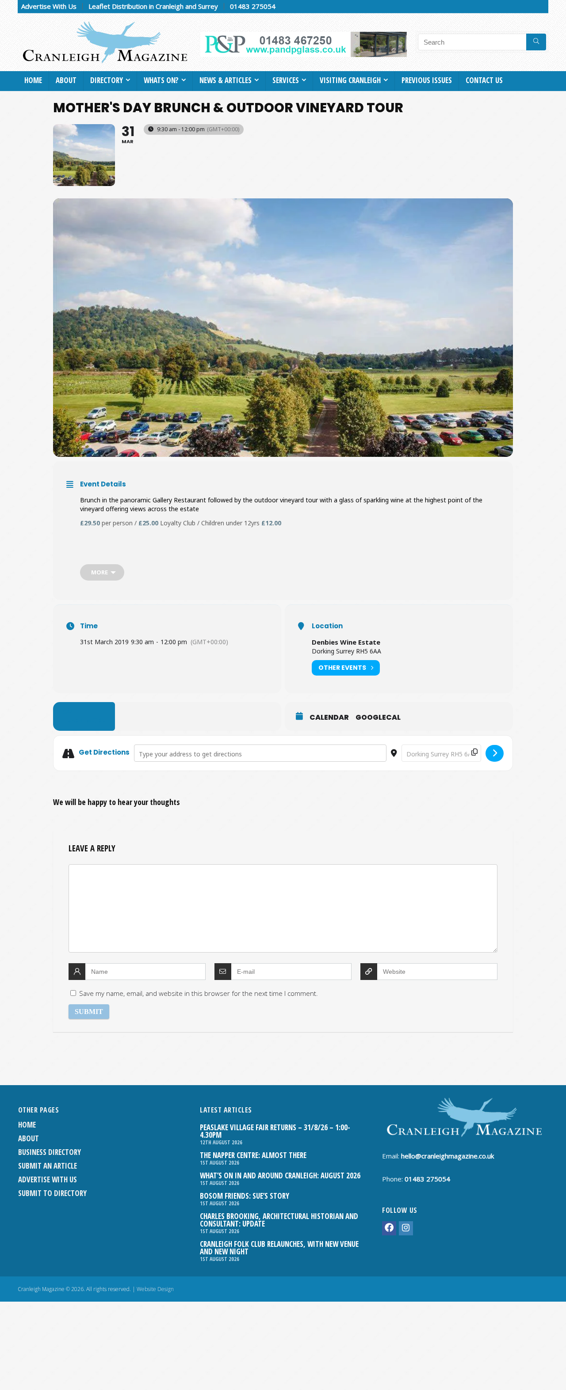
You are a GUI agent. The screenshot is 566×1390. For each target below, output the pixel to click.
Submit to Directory (52, 1193)
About (66, 80)
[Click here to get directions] (495, 753)
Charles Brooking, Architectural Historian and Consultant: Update (279, 1220)
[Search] (536, 42)
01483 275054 (252, 6)
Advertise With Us (48, 6)
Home (33, 80)
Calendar (329, 717)
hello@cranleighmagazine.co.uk (447, 1155)
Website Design (155, 1289)
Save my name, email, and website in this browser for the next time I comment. (198, 993)
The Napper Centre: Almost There (253, 1155)
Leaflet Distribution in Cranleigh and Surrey (153, 6)
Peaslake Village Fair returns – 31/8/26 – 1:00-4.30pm (275, 1131)
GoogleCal (378, 717)
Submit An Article (47, 1166)
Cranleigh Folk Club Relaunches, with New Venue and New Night (279, 1248)
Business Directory (49, 1152)
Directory (106, 80)
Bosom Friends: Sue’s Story (244, 1196)
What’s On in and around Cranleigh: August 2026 (280, 1175)
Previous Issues (427, 80)
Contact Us (484, 80)
